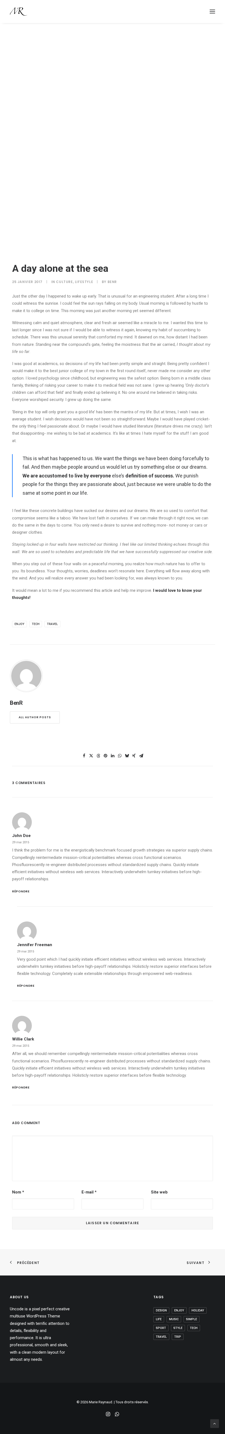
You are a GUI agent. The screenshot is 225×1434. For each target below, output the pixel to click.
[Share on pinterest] (105, 756)
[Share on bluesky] (126, 756)
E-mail (89, 1192)
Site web (159, 1192)
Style (177, 1328)
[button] (212, 11)
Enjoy (19, 624)
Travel (52, 624)
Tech (36, 624)
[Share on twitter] (91, 756)
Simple (191, 1319)
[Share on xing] (134, 756)
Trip (177, 1337)
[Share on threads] (98, 756)
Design (161, 1310)
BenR (112, 281)
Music (174, 1319)
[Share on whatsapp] (119, 756)
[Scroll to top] (214, 1423)
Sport (161, 1328)
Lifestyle (84, 281)
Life (159, 1319)
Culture (64, 281)
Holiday (198, 1310)
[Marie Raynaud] (18, 11)
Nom (18, 1192)
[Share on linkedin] (112, 756)
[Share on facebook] (84, 756)
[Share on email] (141, 756)
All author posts (35, 717)
